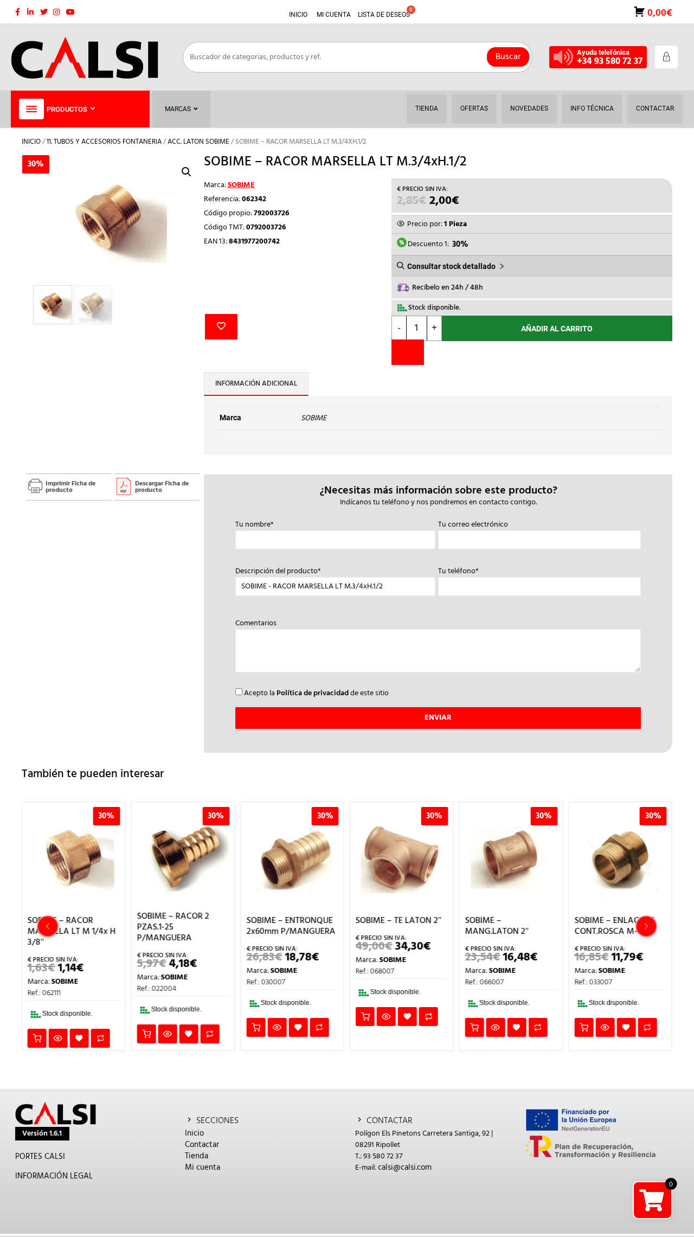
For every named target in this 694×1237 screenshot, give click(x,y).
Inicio (31, 142)
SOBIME (241, 185)
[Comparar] (407, 352)
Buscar (508, 57)
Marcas (178, 109)
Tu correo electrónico (473, 525)
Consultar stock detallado (451, 266)
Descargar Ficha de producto (162, 487)
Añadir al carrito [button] (37, 1038)
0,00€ (658, 12)
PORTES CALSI (40, 1156)
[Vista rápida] (58, 1038)
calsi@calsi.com (405, 1167)
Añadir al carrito (557, 328)
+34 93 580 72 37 (609, 61)
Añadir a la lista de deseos (221, 326)
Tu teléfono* (458, 572)
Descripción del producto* (278, 572)
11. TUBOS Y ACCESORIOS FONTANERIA (104, 142)
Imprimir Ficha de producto (70, 487)
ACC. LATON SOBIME (198, 142)
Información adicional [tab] (256, 383)
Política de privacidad (313, 693)
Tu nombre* (254, 525)
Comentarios (256, 624)
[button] (186, 172)
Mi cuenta (202, 1167)
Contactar (202, 1144)
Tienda (196, 1156)
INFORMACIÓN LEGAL (54, 1176)
